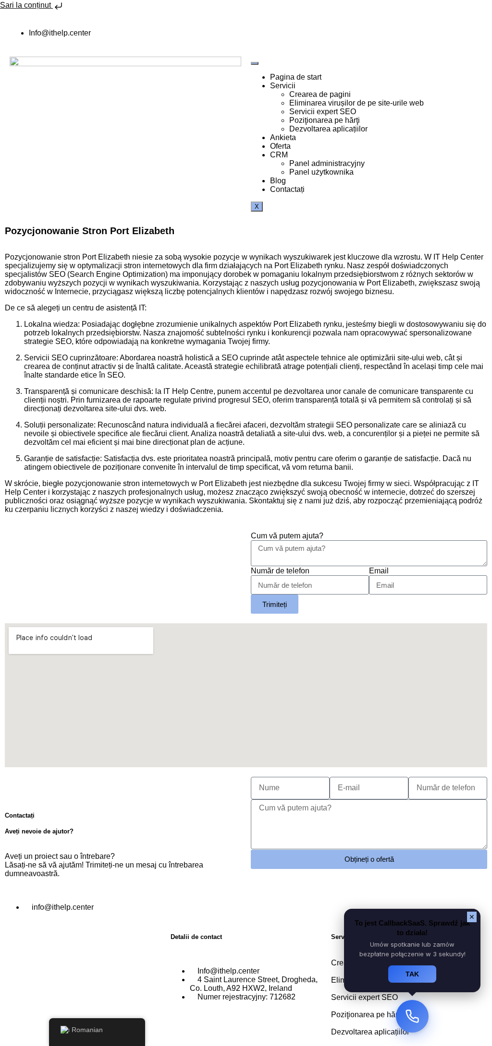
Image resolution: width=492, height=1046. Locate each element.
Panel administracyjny (327, 163)
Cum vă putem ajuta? (287, 536)
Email (379, 571)
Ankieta (283, 137)
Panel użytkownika (321, 172)
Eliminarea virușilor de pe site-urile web (356, 103)
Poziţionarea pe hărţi (324, 120)
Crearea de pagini (320, 94)
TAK (412, 974)
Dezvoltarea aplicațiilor (328, 129)
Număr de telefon (280, 571)
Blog (278, 181)
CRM (279, 155)
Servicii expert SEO (322, 111)
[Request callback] (412, 1016)
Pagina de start (295, 77)
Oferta (280, 146)
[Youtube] (263, 33)
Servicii (282, 86)
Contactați (287, 189)
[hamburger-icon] (254, 63)
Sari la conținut (26, 5)
